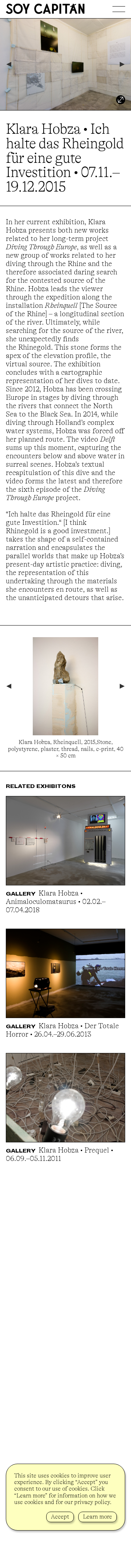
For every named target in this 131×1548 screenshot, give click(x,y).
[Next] (122, 64)
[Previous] (8, 64)
